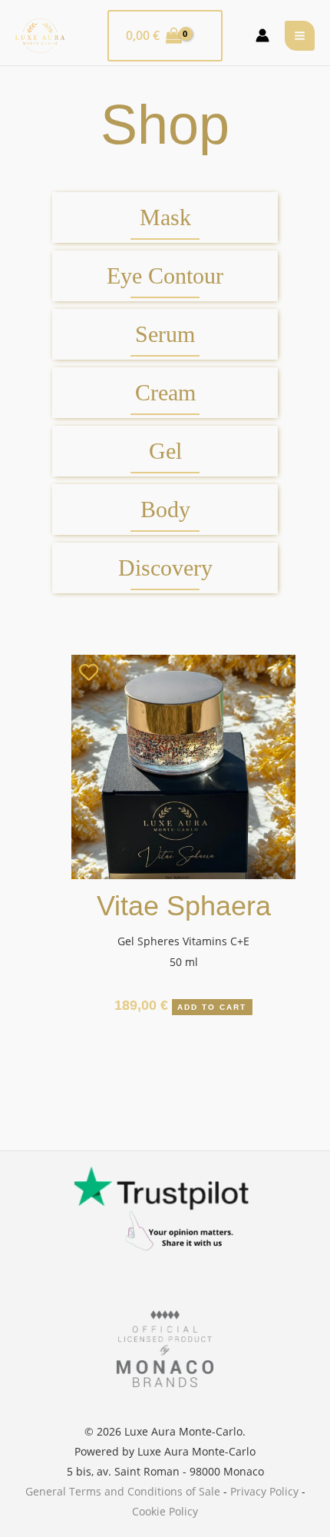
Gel (165, 451)
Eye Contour (165, 275)
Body (165, 509)
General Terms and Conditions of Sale (122, 1491)
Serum (165, 334)
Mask (165, 217)
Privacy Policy (264, 1491)
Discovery (165, 567)
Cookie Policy (165, 1511)
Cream (165, 392)
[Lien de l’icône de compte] (262, 35)
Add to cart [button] (211, 1007)
